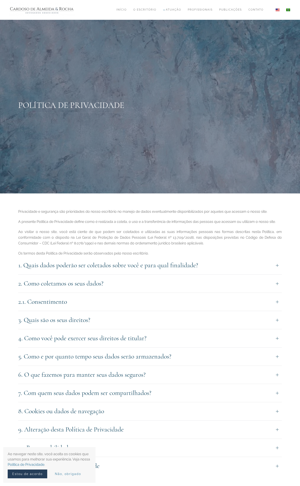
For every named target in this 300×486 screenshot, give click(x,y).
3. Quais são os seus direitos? (54, 320)
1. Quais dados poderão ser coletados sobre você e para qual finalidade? (108, 265)
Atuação (173, 9)
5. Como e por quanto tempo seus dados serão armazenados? (94, 356)
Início (121, 9)
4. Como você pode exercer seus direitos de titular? (82, 338)
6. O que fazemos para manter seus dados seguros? (82, 375)
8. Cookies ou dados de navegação (61, 411)
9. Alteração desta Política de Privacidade (71, 429)
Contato (256, 9)
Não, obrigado (68, 474)
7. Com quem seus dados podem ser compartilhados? (84, 393)
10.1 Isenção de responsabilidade (58, 466)
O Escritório (144, 9)
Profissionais (200, 9)
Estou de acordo (27, 474)
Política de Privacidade (26, 464)
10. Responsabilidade (44, 448)
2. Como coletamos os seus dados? (60, 283)
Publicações (230, 9)
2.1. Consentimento (42, 302)
